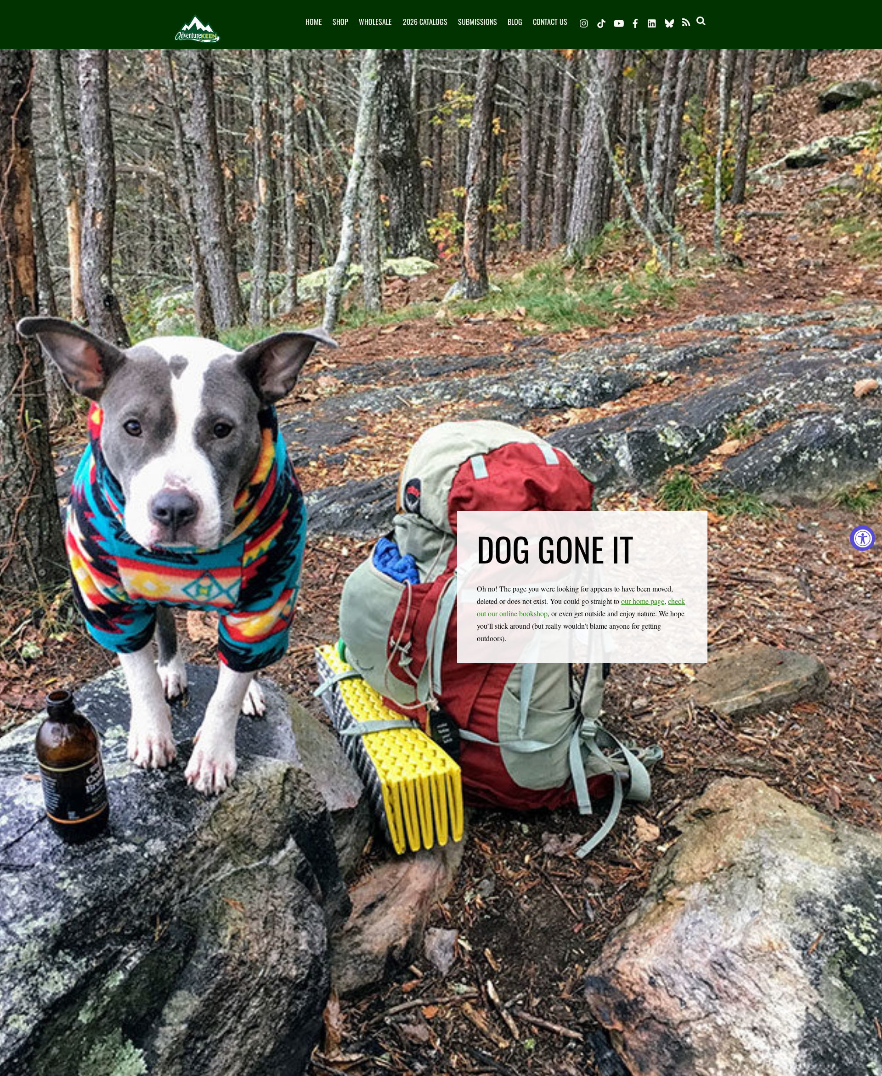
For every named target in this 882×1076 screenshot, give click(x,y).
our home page (642, 601)
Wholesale (375, 21)
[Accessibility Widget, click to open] (862, 538)
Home (313, 21)
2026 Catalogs (425, 21)
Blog (515, 21)
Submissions (477, 21)
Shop (340, 21)
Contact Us (550, 21)
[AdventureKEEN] (197, 36)
